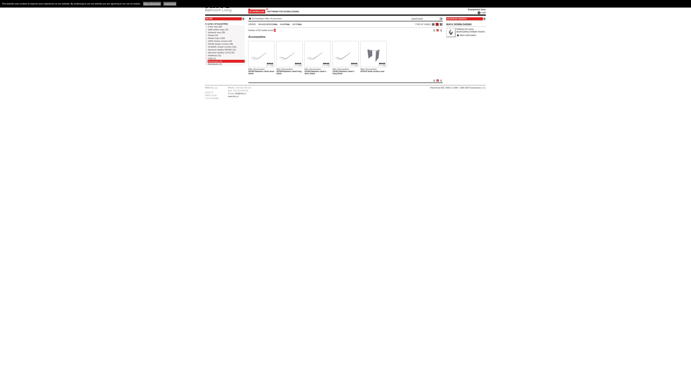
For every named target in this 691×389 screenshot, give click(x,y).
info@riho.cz (240, 93)
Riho (267, 18)
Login (483, 12)
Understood (170, 4)
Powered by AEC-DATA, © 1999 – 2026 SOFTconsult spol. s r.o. (458, 88)
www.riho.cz (233, 96)
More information (468, 35)
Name (283, 24)
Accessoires (276, 18)
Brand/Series (265, 24)
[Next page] (441, 30)
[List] (433, 24)
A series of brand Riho (216, 24)
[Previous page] (434, 30)
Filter (209, 19)
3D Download (256, 11)
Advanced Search (457, 19)
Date (294, 24)
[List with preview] (437, 24)
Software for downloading (283, 11)
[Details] (441, 24)
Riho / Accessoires (256, 69)
